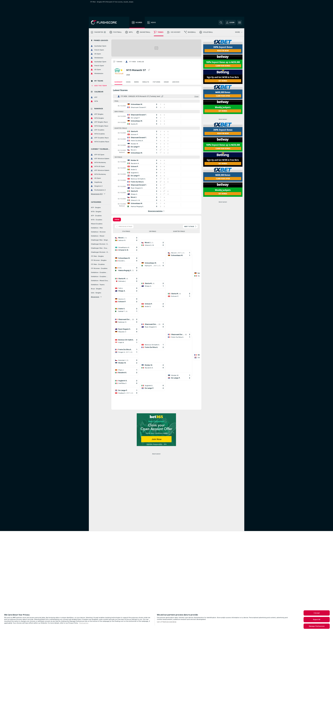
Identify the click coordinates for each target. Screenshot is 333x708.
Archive (175, 82)
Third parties (83, 623)
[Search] (221, 22)
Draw (166, 82)
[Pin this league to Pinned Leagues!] (149, 70)
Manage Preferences (316, 626)
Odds (128, 82)
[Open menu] (239, 22)
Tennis (119, 62)
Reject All (316, 619)
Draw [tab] (116, 219)
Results (145, 82)
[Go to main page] (105, 22)
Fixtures (156, 82)
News (136, 82)
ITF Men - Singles (136, 62)
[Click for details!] (156, 106)
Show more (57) (97, 194)
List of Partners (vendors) (166, 622)
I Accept (317, 613)
